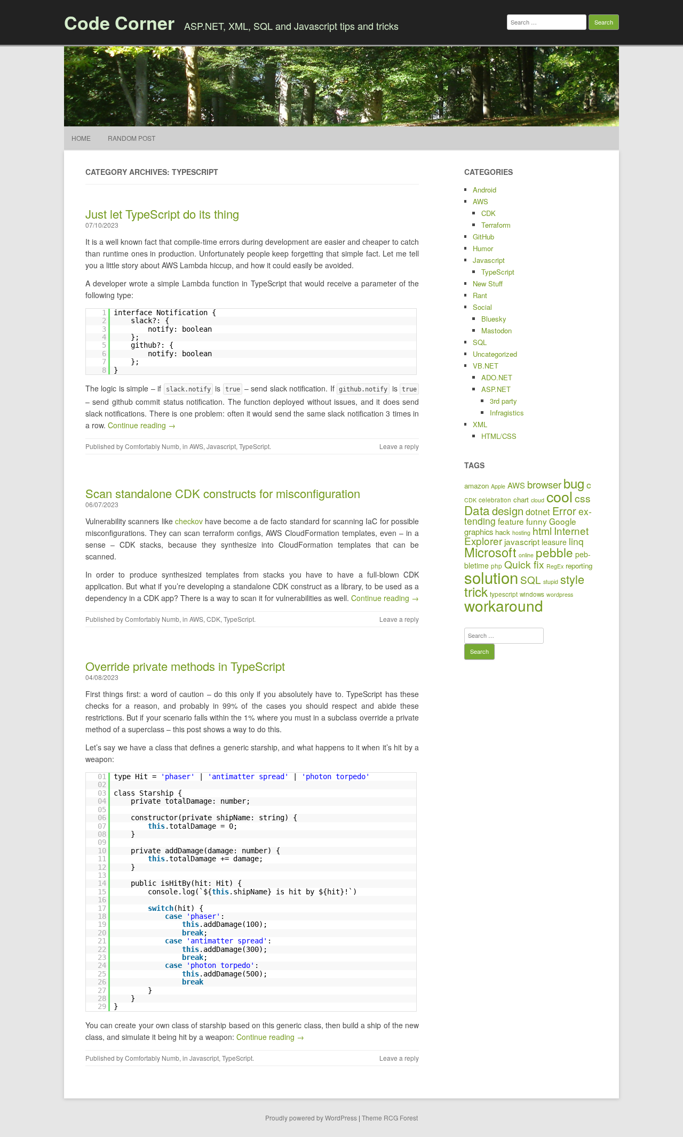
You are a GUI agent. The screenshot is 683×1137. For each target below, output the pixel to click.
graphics (478, 531)
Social (482, 307)
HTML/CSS (499, 436)
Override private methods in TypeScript (185, 666)
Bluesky (493, 319)
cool (559, 496)
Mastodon (496, 330)
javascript (521, 541)
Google (562, 521)
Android (484, 190)
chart (521, 499)
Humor (483, 248)
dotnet (538, 511)
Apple (498, 486)
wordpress (559, 594)
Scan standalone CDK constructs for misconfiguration (222, 493)
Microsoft (490, 552)
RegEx (554, 566)
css (583, 498)
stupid (550, 582)
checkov (189, 521)
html (542, 530)
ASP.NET (496, 389)
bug (573, 483)
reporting (579, 566)
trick (476, 591)
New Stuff (488, 283)
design (507, 510)
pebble (554, 552)
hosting (521, 533)
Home (81, 137)
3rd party (503, 401)
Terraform (496, 225)
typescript (504, 593)
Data (477, 509)
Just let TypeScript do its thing (162, 213)
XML (480, 424)
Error (564, 510)
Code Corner (119, 22)
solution (491, 577)
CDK (213, 618)
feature (511, 521)
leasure (554, 542)
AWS (196, 446)
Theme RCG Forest (390, 1117)
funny (536, 521)
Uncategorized (495, 354)
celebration (495, 499)
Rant (480, 295)
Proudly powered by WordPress (311, 1117)
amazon (476, 486)
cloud (537, 500)
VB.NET (485, 366)
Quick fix (524, 564)
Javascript (221, 446)
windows (532, 593)
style (572, 579)
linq (576, 541)
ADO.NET (496, 377)
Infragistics (507, 412)
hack (502, 532)
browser (544, 484)
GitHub (483, 236)
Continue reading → (142, 425)
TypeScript (254, 446)
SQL (480, 342)
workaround (503, 605)
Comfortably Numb (152, 446)
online (526, 555)
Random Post (131, 137)
